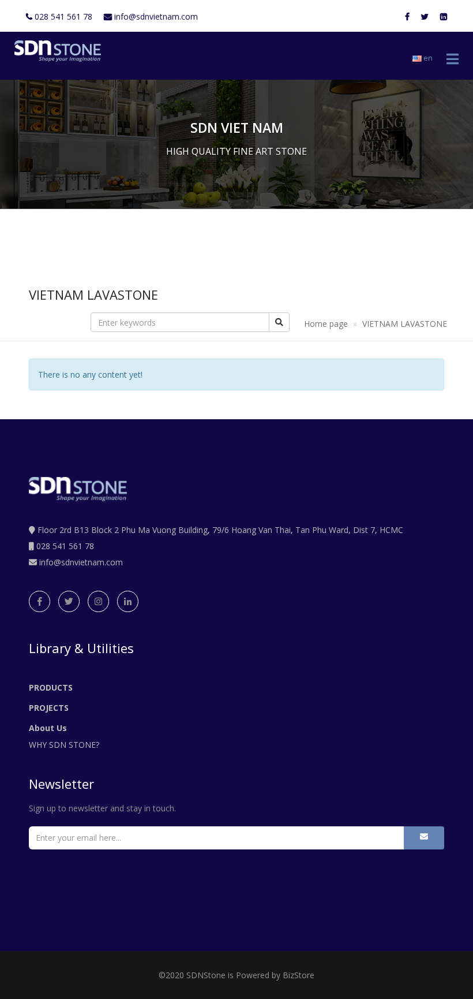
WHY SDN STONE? (64, 744)
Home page (326, 323)
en (427, 58)
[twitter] (69, 601)
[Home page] (55, 51)
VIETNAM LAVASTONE (404, 323)
